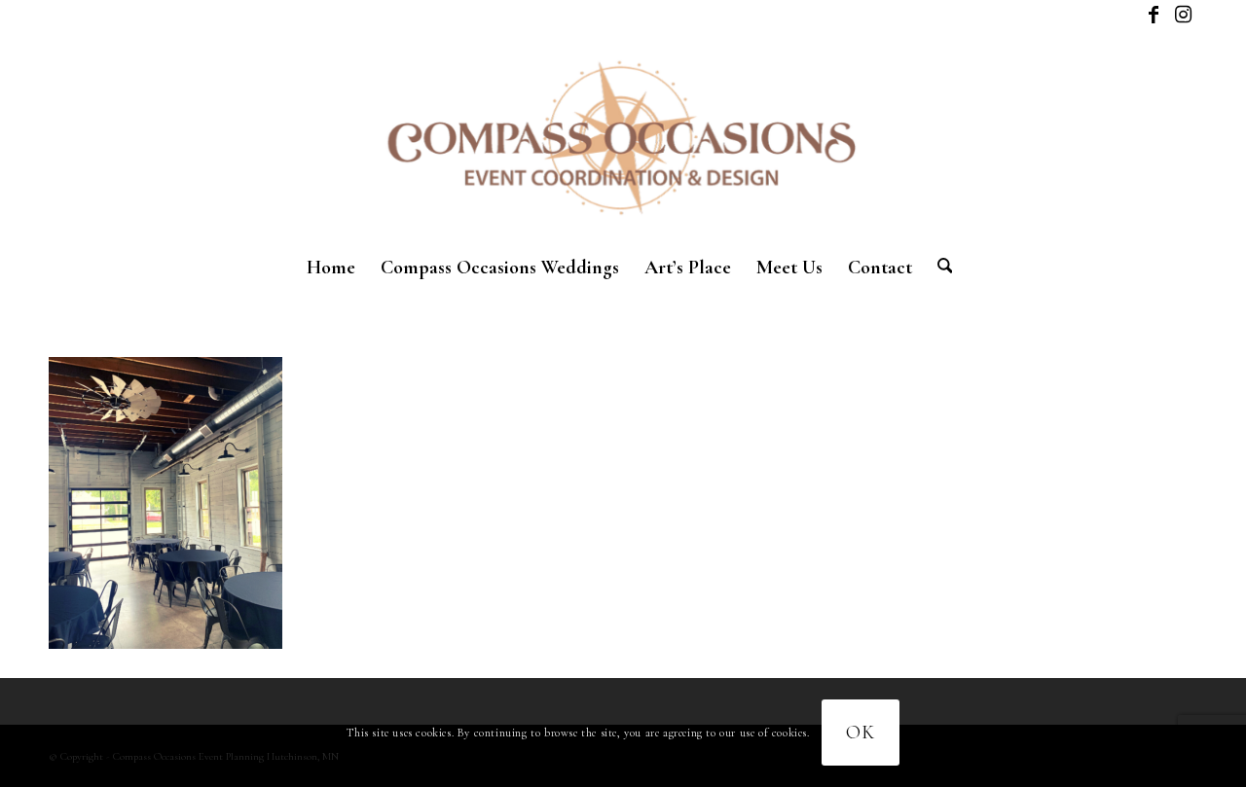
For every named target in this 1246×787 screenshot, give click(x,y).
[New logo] (623, 136)
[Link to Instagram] (1182, 14)
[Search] (939, 267)
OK (860, 732)
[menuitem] (331, 267)
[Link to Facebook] (1153, 14)
